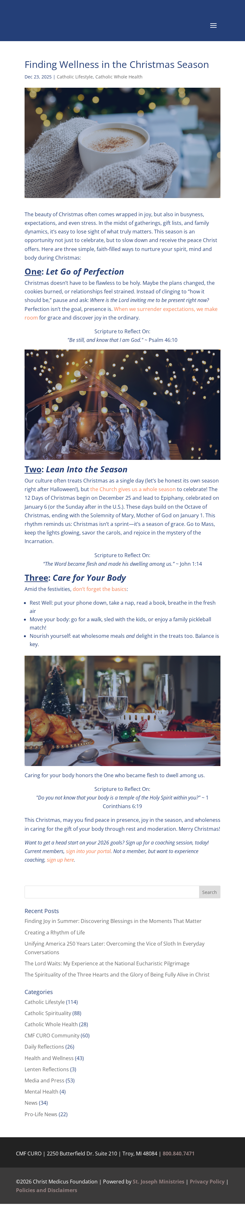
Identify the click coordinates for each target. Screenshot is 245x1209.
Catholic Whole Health (119, 77)
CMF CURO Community (52, 1035)
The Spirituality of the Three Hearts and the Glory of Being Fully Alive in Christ (118, 974)
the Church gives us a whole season (132, 489)
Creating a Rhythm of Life (55, 932)
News (31, 1102)
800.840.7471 (179, 1153)
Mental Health (41, 1091)
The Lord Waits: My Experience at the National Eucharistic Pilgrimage (107, 963)
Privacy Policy (207, 1181)
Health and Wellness (49, 1058)
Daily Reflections (44, 1046)
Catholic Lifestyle (75, 77)
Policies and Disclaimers (46, 1190)
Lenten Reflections (47, 1069)
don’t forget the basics (100, 589)
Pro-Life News (41, 1114)
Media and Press (44, 1080)
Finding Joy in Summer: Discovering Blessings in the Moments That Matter (113, 921)
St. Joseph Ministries (158, 1181)
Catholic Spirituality (48, 1013)
